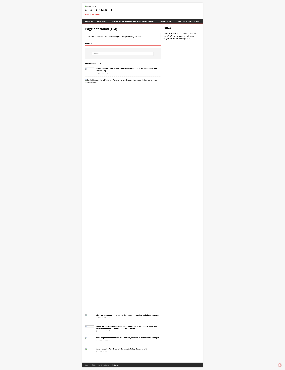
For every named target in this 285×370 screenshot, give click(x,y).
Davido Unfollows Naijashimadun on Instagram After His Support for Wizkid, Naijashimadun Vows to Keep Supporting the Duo (126, 327)
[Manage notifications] (280, 365)
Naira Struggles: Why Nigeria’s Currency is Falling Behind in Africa (122, 349)
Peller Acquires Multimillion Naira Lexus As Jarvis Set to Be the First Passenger (127, 338)
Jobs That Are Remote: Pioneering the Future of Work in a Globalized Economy (127, 315)
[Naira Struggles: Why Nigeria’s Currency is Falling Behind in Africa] (89, 353)
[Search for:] (123, 54)
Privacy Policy (165, 21)
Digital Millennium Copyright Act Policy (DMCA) (133, 21)
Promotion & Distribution (187, 21)
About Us (89, 21)
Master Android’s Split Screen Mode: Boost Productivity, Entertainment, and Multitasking (126, 69)
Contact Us (102, 21)
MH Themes (115, 365)
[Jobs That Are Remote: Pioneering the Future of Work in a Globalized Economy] (89, 320)
